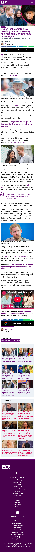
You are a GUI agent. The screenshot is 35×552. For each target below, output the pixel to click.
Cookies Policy (17, 532)
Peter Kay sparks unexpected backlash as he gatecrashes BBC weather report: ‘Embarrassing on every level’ (9, 416)
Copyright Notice (17, 539)
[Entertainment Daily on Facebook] (17, 513)
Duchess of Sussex (19, 256)
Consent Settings (17, 534)
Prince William (12, 75)
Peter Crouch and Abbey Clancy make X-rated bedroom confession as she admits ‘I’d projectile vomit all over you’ (25, 452)
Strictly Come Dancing (17, 489)
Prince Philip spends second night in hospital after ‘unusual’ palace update (17, 267)
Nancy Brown (9, 43)
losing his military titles (18, 142)
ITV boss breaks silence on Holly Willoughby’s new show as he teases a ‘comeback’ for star (9, 451)
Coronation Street (17, 493)
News (17, 473)
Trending (17, 502)
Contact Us (17, 530)
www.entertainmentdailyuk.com (14, 543)
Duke (6, 256)
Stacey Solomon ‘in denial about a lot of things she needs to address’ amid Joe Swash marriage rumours (25, 415)
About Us (17, 521)
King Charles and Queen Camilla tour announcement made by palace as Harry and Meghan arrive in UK (9, 392)
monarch (16, 63)
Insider (17, 507)
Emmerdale (17, 498)
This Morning (17, 480)
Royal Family (16, 340)
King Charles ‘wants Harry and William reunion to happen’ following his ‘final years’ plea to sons (25, 360)
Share (6, 46)
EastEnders (17, 495)
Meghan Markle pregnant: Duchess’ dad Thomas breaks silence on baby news (17, 124)
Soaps (17, 491)
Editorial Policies (17, 525)
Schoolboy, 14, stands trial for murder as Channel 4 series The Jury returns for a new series (8, 433)
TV (17, 475)
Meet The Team (17, 523)
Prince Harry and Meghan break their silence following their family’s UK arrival (8, 376)
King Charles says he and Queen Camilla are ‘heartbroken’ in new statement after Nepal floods (9, 360)
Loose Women (17, 482)
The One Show (17, 486)
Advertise (17, 528)
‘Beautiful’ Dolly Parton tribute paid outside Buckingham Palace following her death (24, 391)
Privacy (17, 537)
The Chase (17, 484)
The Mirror (14, 106)
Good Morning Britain (17, 477)
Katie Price (17, 504)
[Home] (4, 2)
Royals (3, 26)
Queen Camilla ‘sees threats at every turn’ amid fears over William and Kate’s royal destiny (25, 376)
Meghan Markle (5, 340)
